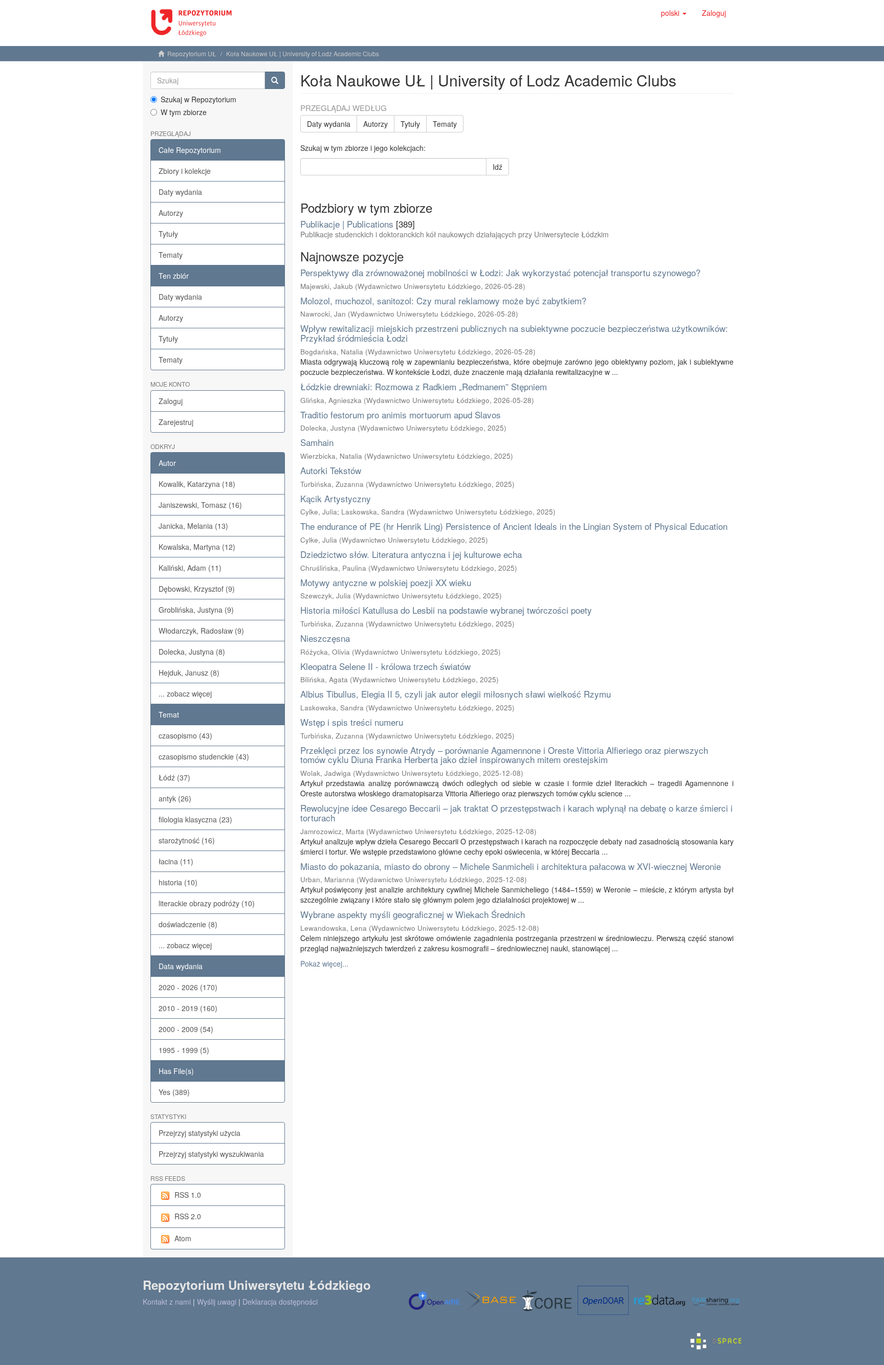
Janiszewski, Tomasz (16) (200, 505)
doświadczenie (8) (188, 924)
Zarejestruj (176, 422)
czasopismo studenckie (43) (204, 756)
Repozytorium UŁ (191, 53)
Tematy (171, 255)
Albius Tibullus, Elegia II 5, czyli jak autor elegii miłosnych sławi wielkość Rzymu (455, 693)
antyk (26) (175, 798)
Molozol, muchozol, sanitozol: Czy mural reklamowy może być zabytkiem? (443, 300)
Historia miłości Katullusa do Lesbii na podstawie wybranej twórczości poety (446, 609)
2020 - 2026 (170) (188, 987)
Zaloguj (171, 401)
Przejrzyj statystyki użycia (199, 1133)
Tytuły (168, 234)
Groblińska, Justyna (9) (196, 610)
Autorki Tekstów (330, 470)
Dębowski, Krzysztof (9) (197, 589)
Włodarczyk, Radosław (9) (201, 630)
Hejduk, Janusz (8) (189, 672)
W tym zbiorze (184, 112)
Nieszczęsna (325, 638)
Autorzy (171, 213)
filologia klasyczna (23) (195, 819)
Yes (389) (174, 1092)
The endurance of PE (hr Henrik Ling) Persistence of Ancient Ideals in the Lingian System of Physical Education (513, 526)
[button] (673, 13)
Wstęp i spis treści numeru (351, 721)
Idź (497, 167)
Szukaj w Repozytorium (198, 99)
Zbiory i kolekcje (185, 171)
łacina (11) (176, 861)
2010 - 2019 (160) (188, 1008)
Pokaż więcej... (324, 963)
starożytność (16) (187, 840)
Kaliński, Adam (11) (190, 568)
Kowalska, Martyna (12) (197, 547)
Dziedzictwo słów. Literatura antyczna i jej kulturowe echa (411, 554)
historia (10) (178, 882)
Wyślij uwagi (216, 1301)
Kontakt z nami (167, 1301)
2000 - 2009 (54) (186, 1029)
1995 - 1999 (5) (184, 1050)
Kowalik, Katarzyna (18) (197, 484)
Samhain (317, 442)
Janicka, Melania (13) (193, 526)
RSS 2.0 (187, 1216)
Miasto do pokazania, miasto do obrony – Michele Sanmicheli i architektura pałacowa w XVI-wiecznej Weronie (510, 866)
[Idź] (274, 80)
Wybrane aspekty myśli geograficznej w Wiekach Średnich (412, 914)
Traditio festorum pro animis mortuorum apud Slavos (400, 414)
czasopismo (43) (185, 735)
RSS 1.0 (187, 1195)
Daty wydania (180, 192)
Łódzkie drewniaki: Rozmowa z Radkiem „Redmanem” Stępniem (423, 386)
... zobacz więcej (185, 693)
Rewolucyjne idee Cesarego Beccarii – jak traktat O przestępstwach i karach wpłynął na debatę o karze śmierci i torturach (516, 812)
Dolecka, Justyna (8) (192, 651)
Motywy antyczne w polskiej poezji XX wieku (385, 582)
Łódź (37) (174, 777)
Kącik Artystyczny (335, 498)
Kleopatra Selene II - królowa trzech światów (385, 666)
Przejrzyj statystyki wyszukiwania (211, 1154)
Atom (182, 1238)
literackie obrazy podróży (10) (207, 903)
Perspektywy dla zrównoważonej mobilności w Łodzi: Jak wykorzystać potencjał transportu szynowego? (500, 272)
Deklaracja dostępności (280, 1301)
